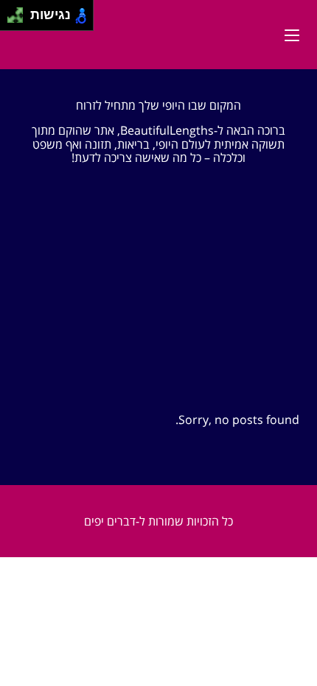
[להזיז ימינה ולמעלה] (19, 11)
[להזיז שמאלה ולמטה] (11, 19)
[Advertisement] (158, 304)
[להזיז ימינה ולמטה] (19, 19)
